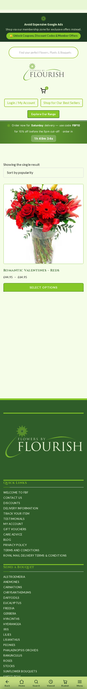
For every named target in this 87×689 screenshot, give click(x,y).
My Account (13, 524)
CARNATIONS (12, 587)
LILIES (7, 634)
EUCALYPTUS (12, 603)
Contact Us (12, 497)
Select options (43, 287)
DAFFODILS (11, 597)
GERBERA (9, 613)
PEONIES (9, 645)
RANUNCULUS (12, 655)
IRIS (6, 629)
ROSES (7, 660)
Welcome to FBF (15, 492)
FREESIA (9, 608)
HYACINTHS (11, 618)
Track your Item (16, 513)
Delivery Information (20, 508)
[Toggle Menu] (43, 114)
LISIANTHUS (11, 639)
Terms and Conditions (21, 550)
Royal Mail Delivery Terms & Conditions (35, 555)
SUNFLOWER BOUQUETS (20, 671)
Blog (7, 539)
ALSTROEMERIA (14, 576)
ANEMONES (11, 582)
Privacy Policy (15, 545)
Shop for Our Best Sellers (62, 103)
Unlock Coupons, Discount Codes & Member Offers (43, 35)
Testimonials (13, 518)
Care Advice (12, 534)
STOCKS (9, 666)
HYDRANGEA (12, 624)
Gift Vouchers (14, 529)
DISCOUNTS (11, 503)
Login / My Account (21, 103)
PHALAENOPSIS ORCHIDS (20, 650)
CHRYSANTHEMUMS (17, 592)
